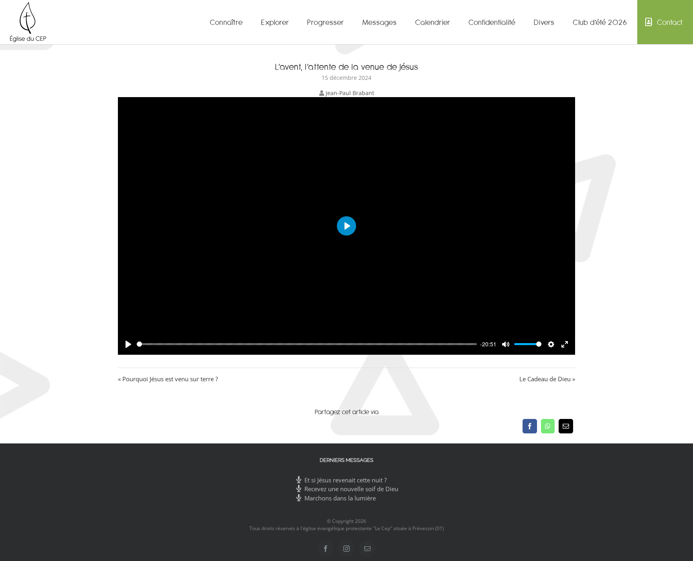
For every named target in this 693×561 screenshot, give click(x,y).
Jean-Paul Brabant (350, 93)
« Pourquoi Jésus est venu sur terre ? (168, 379)
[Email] (566, 426)
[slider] (307, 344)
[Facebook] (530, 426)
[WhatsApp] (548, 426)
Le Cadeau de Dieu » (547, 379)
